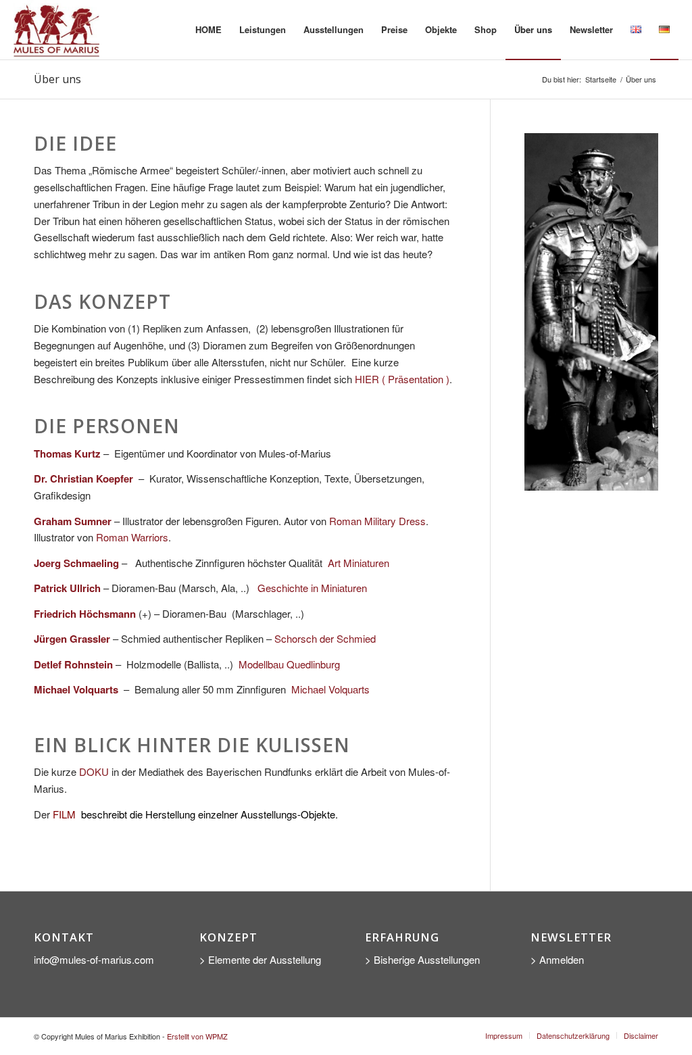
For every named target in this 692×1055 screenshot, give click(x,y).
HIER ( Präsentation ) (402, 379)
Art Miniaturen (358, 563)
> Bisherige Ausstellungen (422, 959)
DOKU (94, 771)
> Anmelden (557, 959)
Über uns (57, 79)
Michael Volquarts (330, 689)
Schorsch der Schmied (325, 638)
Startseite (600, 79)
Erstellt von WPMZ (197, 1036)
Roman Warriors (132, 537)
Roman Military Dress (377, 521)
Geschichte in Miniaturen (312, 588)
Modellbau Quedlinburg (289, 664)
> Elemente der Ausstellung (260, 959)
